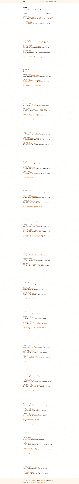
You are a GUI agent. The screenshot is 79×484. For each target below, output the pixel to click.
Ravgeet (42, 480)
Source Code (34, 482)
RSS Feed (42, 482)
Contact (51, 1)
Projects (43, 1)
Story (40, 1)
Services (46, 1)
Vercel (33, 480)
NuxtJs (27, 480)
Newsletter (38, 482)
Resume (55, 1)
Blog (49, 1)
